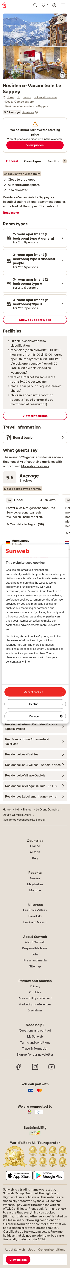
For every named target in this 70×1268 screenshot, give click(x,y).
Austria (35, 852)
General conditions (51, 1249)
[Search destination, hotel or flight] (35, 5)
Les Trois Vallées (35, 910)
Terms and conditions (35, 1042)
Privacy (35, 986)
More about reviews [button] (35, 466)
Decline (33, 704)
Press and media (35, 960)
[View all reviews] (20, 112)
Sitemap (35, 966)
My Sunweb (35, 1036)
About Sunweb (35, 942)
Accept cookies (33, 692)
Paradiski (35, 916)
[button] (35, 30)
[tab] (12, 161)
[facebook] (18, 1069)
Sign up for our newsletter (35, 1054)
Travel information (35, 1048)
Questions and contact (35, 1030)
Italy (35, 858)
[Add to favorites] (61, 19)
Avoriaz (35, 878)
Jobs (35, 954)
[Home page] (3, 5)
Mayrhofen (35, 884)
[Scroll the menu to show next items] (65, 161)
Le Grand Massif (35, 922)
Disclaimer (35, 1010)
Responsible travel (35, 948)
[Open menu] (63, 5)
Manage (34, 716)
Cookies (35, 992)
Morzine (35, 890)
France (35, 846)
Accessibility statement (35, 998)
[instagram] (35, 1069)
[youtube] (51, 1069)
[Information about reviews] (36, 112)
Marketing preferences (35, 1004)
